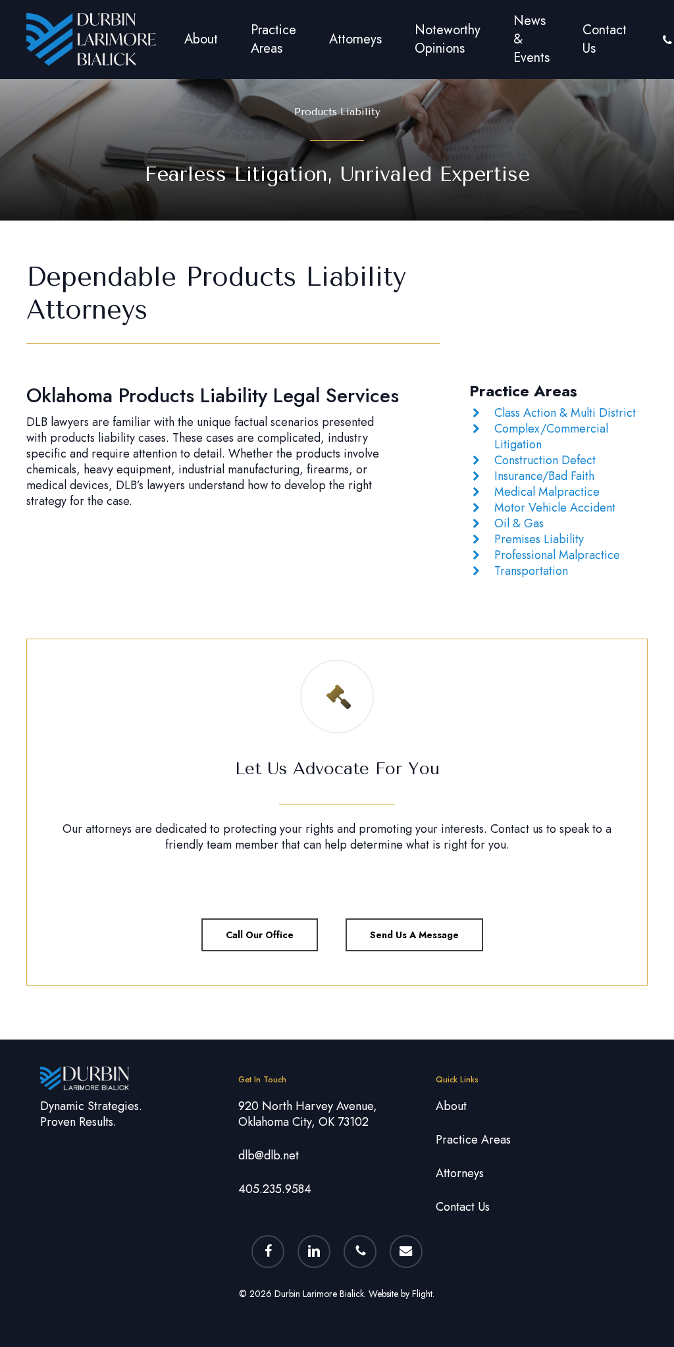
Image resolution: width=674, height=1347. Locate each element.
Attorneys (460, 1173)
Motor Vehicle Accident (554, 507)
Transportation (531, 570)
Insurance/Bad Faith (544, 476)
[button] (259, 934)
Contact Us (463, 1206)
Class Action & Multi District (565, 412)
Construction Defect (545, 460)
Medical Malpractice (547, 491)
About (451, 1106)
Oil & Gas (519, 523)
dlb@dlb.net (268, 1155)
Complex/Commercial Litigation (551, 436)
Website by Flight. (401, 1293)
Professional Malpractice (557, 555)
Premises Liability (539, 539)
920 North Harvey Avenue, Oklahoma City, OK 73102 (307, 1113)
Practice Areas (473, 1139)
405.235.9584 (274, 1189)
